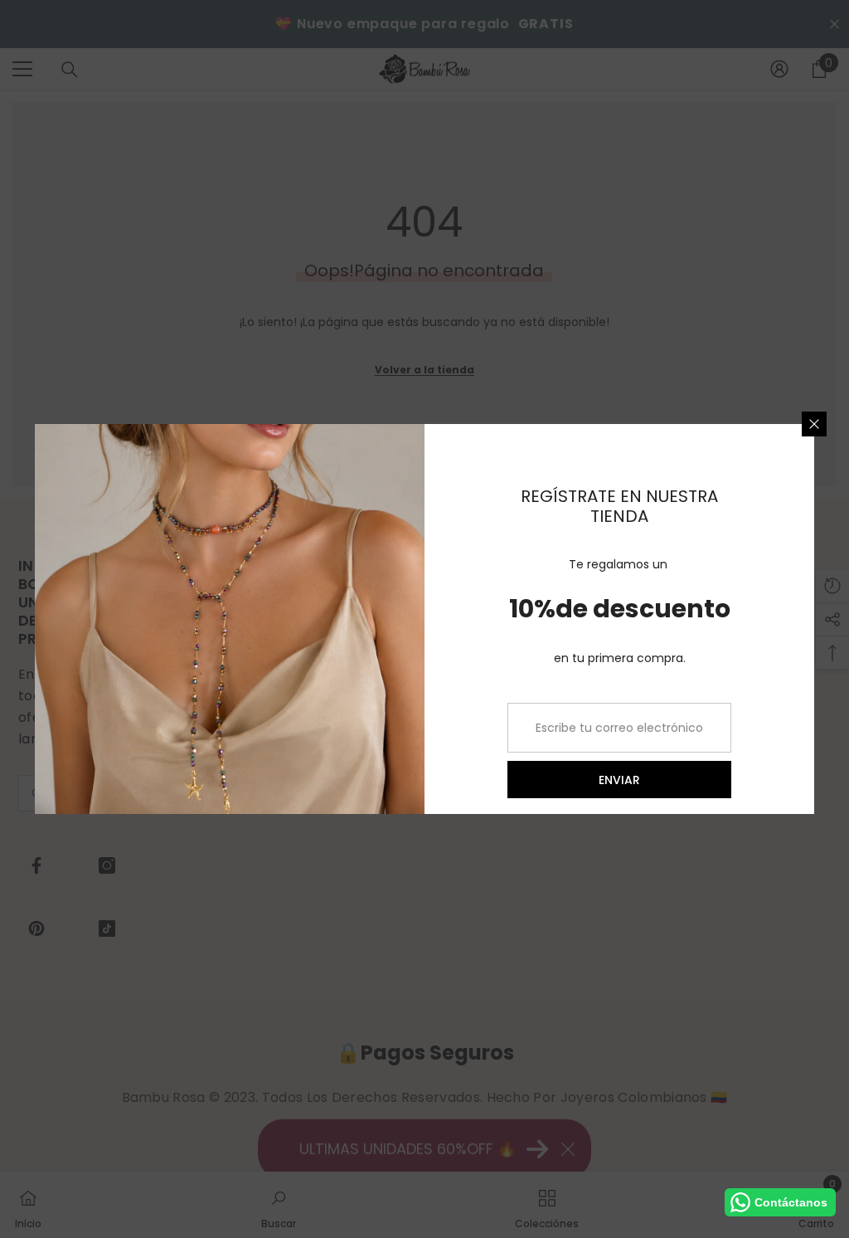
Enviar (619, 780)
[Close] (814, 424)
